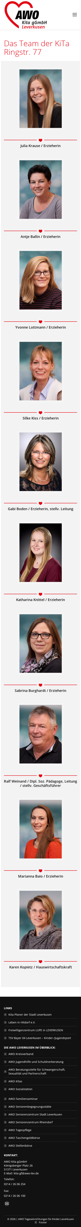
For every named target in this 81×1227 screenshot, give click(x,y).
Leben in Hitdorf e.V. (21, 1022)
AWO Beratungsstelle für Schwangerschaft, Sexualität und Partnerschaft (36, 1071)
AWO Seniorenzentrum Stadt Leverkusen (35, 1114)
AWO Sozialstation (20, 1089)
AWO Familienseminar (23, 1099)
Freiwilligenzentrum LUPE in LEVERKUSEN (35, 1030)
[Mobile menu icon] (74, 14)
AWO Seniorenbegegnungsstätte (29, 1106)
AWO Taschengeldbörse (24, 1138)
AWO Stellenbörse (20, 1145)
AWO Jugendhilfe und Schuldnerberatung (36, 1062)
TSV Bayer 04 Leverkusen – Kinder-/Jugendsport (39, 1038)
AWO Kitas (15, 1081)
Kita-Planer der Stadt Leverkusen (30, 1014)
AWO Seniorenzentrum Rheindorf (30, 1122)
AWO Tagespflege (19, 1130)
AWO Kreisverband (20, 1054)
